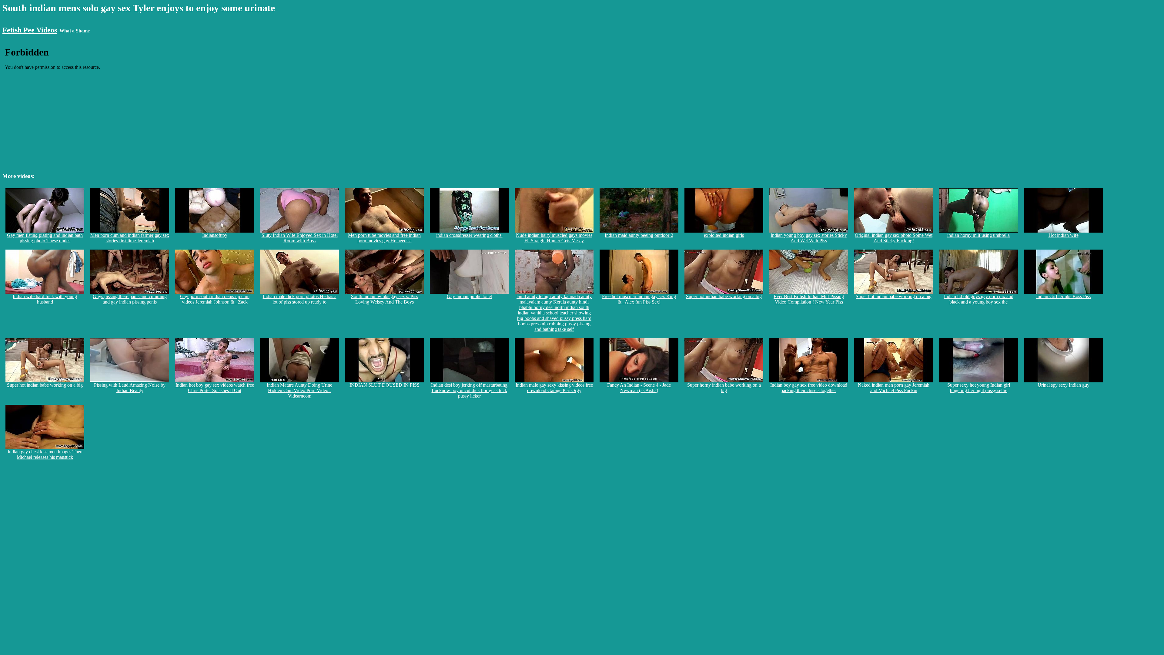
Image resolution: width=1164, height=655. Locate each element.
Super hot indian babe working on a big (724, 296)
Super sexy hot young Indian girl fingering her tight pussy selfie (978, 387)
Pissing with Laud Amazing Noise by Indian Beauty (130, 387)
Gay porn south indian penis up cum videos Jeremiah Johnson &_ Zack (214, 299)
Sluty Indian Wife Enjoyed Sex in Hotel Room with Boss (300, 238)
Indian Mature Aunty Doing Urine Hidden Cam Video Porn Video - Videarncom (299, 390)
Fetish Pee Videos (29, 30)
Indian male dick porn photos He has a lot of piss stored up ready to (299, 299)
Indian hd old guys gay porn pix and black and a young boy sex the (978, 299)
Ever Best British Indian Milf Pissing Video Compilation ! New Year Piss (809, 299)
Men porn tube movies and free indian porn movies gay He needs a (384, 238)
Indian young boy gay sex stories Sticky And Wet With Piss (809, 238)
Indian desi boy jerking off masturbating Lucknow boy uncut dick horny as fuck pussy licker (469, 390)
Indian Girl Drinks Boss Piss (1063, 296)
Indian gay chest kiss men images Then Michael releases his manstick (45, 454)
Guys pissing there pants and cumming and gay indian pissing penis (130, 299)
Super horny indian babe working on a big (724, 387)
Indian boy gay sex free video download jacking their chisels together (808, 387)
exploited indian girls (724, 235)
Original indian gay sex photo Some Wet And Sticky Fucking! (893, 238)
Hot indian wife (1064, 235)
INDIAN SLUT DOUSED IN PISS (385, 385)
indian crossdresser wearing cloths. (469, 235)
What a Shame (74, 30)
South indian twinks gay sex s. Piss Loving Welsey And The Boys (384, 299)
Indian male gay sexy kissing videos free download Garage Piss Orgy (554, 387)
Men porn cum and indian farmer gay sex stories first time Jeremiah (129, 238)
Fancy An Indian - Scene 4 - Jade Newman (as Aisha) (639, 387)
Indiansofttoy (214, 235)
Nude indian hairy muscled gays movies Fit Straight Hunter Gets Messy (554, 238)
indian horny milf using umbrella (978, 235)
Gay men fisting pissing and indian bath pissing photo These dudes (45, 238)
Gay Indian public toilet (469, 296)
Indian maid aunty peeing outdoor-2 (639, 235)
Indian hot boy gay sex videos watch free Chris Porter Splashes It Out (215, 387)
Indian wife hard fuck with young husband (45, 299)
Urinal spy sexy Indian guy (1063, 385)
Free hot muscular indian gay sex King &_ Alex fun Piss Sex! (639, 299)
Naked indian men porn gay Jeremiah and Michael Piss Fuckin (893, 387)
